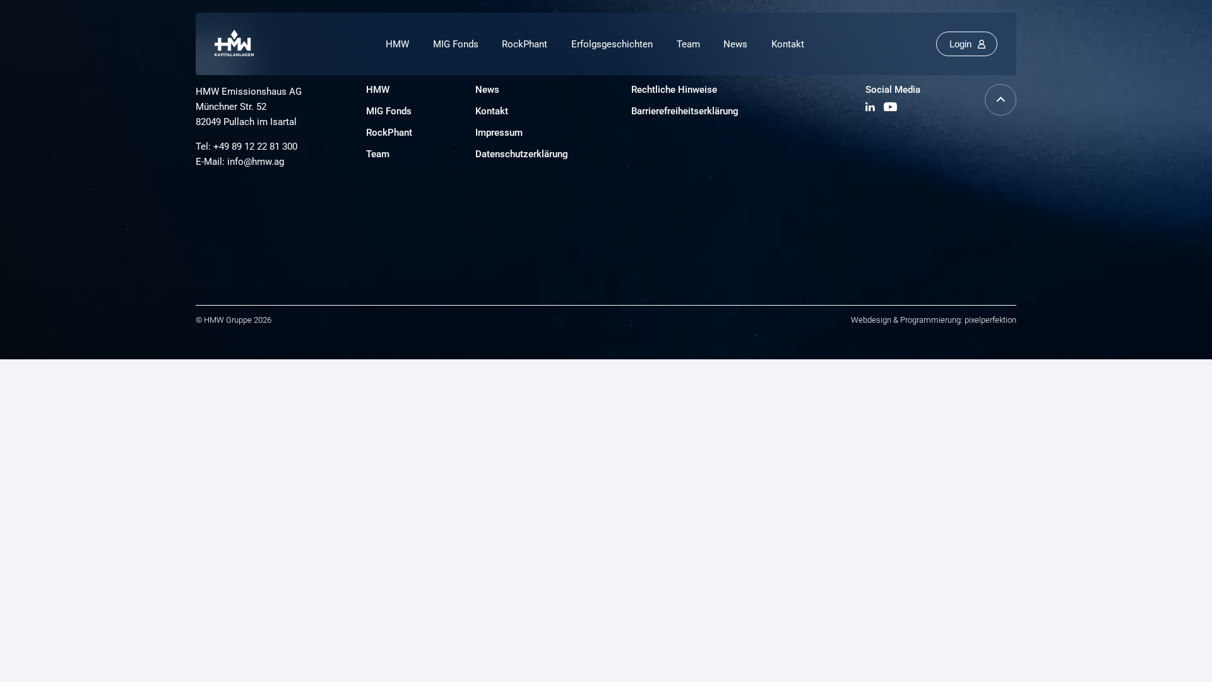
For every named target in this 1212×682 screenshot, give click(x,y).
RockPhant (524, 44)
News (735, 44)
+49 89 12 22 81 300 (255, 146)
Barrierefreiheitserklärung (685, 111)
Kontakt (787, 44)
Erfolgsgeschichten (612, 44)
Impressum (499, 132)
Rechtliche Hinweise (674, 89)
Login (960, 44)
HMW (397, 44)
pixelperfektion (990, 320)
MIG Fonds (455, 44)
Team (688, 44)
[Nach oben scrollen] (1000, 112)
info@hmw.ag (255, 161)
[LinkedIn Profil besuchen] (871, 108)
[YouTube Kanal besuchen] (890, 108)
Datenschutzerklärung (521, 154)
